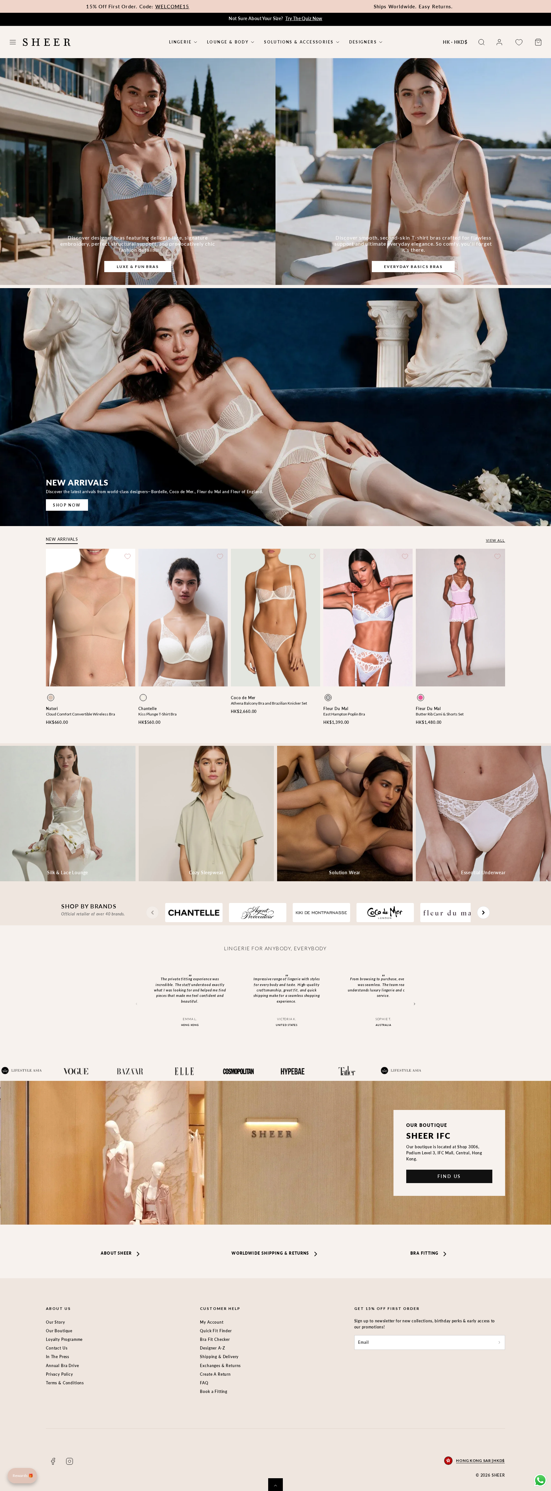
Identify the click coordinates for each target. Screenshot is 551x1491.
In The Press (57, 1356)
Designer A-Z (212, 1348)
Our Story (55, 1322)
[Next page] (483, 912)
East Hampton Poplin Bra (344, 714)
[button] (12, 42)
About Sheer (116, 1253)
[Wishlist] (519, 42)
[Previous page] (152, 912)
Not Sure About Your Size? (275, 18)
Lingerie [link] (180, 42)
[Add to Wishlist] (127, 556)
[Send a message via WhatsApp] (540, 1480)
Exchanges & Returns (220, 1365)
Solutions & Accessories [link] (299, 42)
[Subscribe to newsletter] (499, 1342)
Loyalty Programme (64, 1339)
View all (495, 540)
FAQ (204, 1382)
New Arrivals (62, 539)
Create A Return (215, 1374)
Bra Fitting (424, 1253)
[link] (499, 42)
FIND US (449, 1176)
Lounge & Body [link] (228, 42)
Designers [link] (363, 42)
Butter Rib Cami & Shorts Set (440, 714)
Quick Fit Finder (215, 1330)
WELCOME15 (172, 6)
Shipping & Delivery (219, 1356)
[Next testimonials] (414, 1004)
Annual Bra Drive (62, 1365)
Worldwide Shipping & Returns (270, 1253)
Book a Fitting (213, 1391)
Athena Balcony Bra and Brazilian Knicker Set (269, 703)
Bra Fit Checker (215, 1339)
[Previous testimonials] (137, 1004)
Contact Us (56, 1348)
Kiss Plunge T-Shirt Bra (157, 714)
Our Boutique (59, 1330)
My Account (211, 1322)
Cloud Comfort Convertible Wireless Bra (80, 714)
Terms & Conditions (65, 1382)
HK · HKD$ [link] (455, 42)
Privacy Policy (59, 1374)
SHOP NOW (67, 505)
